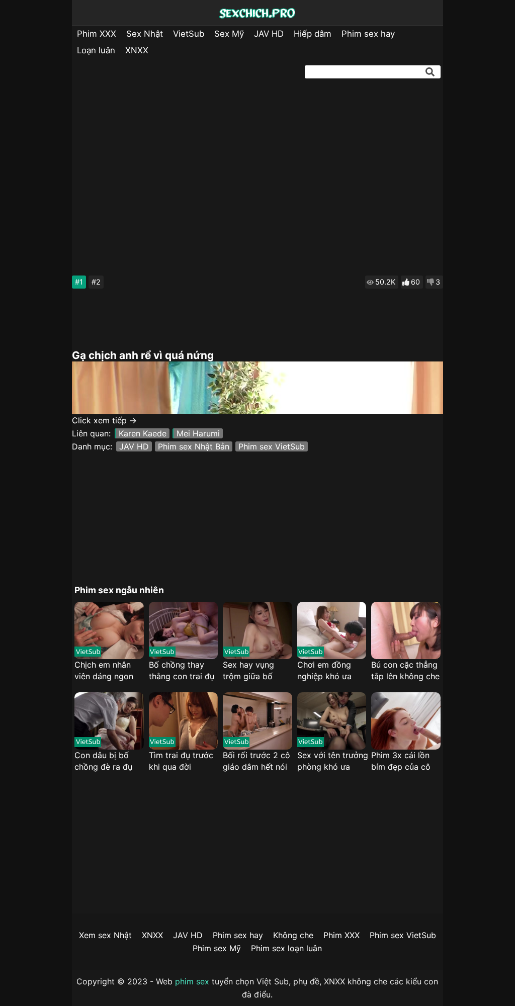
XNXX (136, 50)
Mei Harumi (198, 433)
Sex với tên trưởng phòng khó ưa (332, 761)
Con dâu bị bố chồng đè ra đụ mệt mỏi (103, 761)
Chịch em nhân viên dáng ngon (103, 670)
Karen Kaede (142, 433)
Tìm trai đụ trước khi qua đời (181, 761)
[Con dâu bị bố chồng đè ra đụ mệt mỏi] (109, 721)
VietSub (188, 34)
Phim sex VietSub (271, 446)
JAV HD (269, 34)
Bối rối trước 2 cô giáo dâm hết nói (256, 761)
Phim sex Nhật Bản (193, 446)
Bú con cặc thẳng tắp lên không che (405, 670)
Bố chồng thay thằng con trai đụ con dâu (181, 671)
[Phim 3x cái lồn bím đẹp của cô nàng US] (406, 721)
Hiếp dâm (312, 34)
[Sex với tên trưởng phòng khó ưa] (332, 721)
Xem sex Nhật (105, 935)
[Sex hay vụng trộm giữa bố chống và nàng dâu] (257, 630)
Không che (293, 935)
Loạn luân (96, 50)
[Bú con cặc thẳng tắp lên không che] (406, 630)
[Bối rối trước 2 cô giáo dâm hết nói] (257, 721)
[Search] (430, 71)
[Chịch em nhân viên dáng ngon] (109, 630)
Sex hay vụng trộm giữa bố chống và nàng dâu (251, 671)
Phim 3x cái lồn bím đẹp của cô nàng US (401, 761)
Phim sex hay (368, 34)
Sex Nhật (144, 34)
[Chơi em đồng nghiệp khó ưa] (332, 630)
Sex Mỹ (229, 34)
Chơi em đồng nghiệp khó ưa (324, 670)
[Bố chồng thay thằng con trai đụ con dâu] (183, 630)
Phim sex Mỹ (217, 948)
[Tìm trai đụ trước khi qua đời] (183, 721)
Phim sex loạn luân (286, 948)
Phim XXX (96, 34)
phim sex (192, 981)
